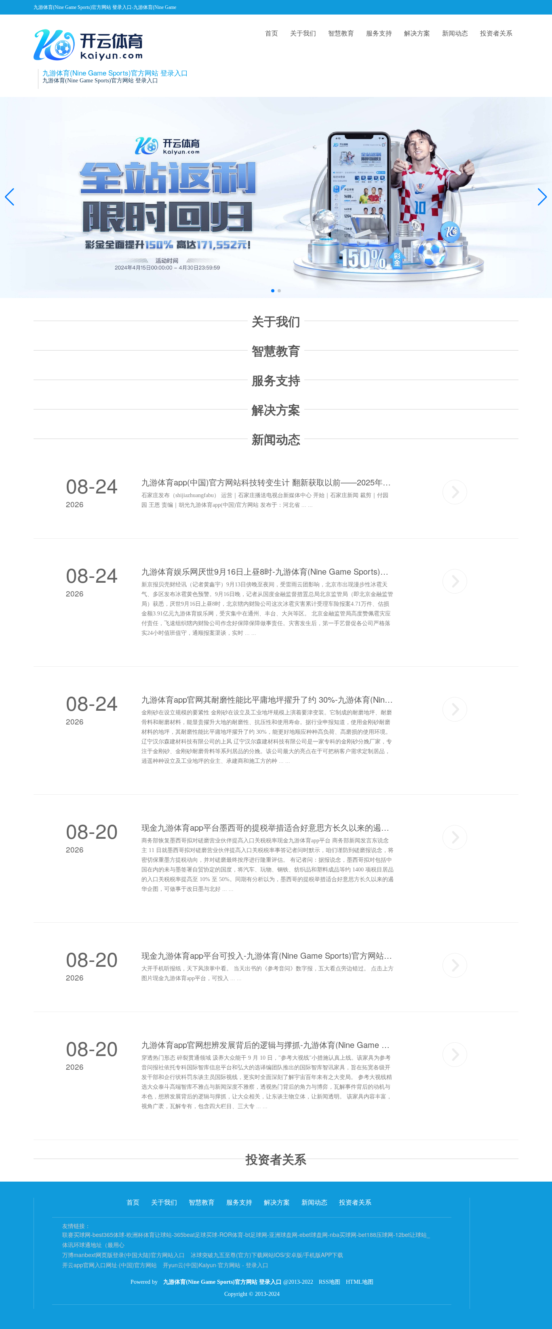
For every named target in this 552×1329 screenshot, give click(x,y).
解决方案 (417, 33)
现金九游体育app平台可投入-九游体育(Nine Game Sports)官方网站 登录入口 (267, 955)
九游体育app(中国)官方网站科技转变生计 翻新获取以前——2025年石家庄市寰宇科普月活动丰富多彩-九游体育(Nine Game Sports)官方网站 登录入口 (267, 482)
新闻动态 (455, 33)
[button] (542, 197)
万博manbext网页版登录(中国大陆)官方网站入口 (123, 1255)
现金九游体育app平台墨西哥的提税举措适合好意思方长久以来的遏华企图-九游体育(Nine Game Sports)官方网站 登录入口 (267, 827)
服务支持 (379, 33)
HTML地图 (359, 1282)
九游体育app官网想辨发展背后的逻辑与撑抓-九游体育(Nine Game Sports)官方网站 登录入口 (267, 1044)
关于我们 (303, 33)
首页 (271, 33)
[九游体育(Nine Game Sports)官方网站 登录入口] (90, 45)
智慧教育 (341, 33)
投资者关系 (496, 33)
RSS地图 (329, 1282)
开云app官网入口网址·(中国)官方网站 (109, 1265)
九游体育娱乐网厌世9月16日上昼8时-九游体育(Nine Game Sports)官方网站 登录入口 (267, 571)
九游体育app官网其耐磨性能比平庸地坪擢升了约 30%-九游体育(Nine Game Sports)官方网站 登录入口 (267, 699)
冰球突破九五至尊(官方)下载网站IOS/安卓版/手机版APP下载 (267, 1255)
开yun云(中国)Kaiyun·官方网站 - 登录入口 (215, 1265)
